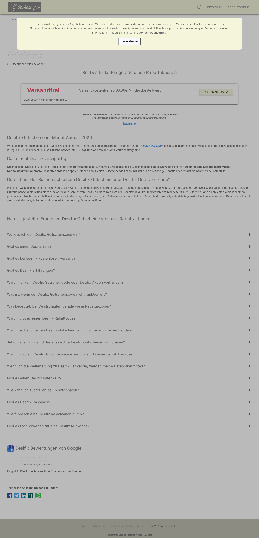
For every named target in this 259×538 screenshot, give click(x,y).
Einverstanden (130, 41)
